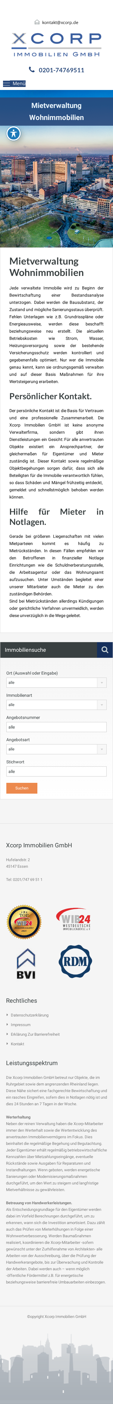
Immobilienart (19, 695)
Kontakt (17, 1044)
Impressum (20, 1024)
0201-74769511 (61, 69)
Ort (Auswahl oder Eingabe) (32, 673)
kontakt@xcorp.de (60, 22)
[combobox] (56, 683)
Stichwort (15, 761)
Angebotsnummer (23, 717)
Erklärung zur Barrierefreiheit (35, 1034)
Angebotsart (18, 739)
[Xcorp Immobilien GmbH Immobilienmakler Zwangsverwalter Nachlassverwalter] (56, 44)
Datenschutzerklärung (30, 1015)
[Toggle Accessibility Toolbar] (13, 133)
